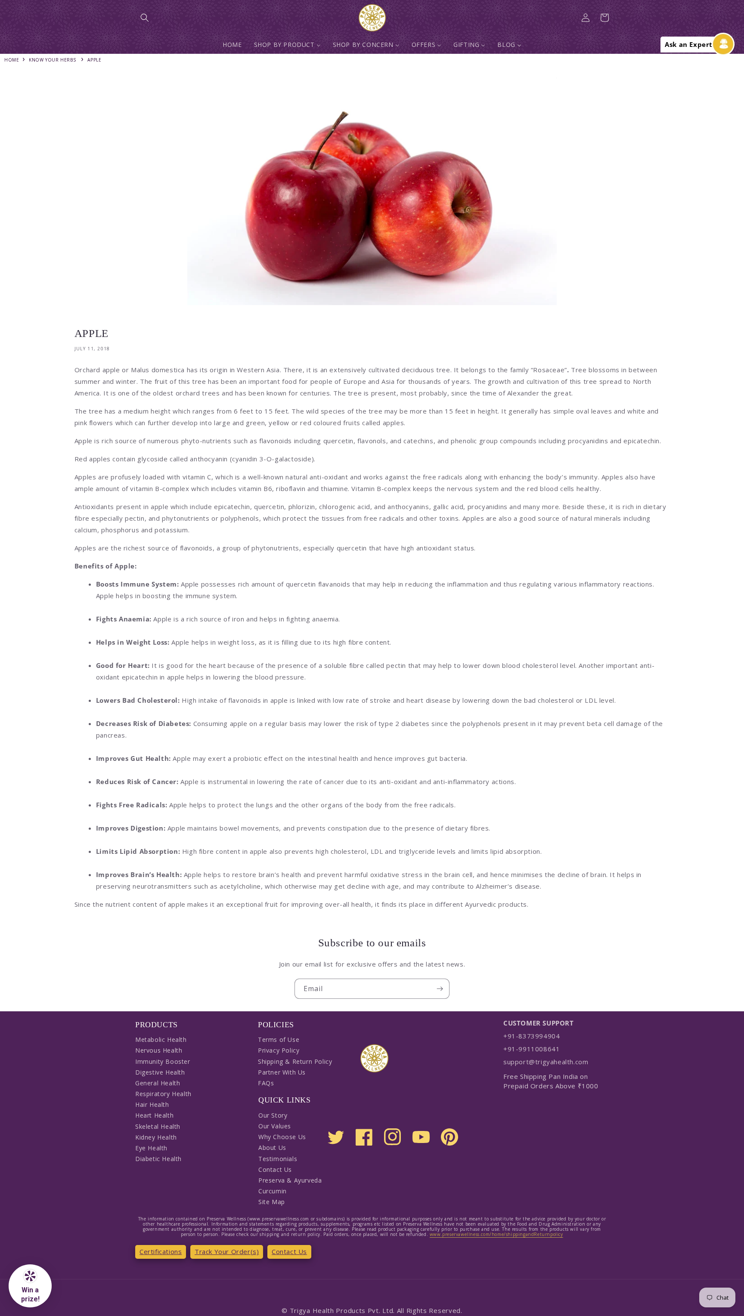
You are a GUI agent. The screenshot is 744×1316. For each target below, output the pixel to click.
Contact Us (275, 1169)
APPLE (94, 60)
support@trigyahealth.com (545, 1061)
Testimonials (277, 1159)
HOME (11, 60)
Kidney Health (156, 1137)
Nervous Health (158, 1050)
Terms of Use (278, 1039)
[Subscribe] (439, 989)
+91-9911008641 (531, 1048)
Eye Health (151, 1148)
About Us (272, 1147)
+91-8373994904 (531, 1036)
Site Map (271, 1202)
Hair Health (152, 1104)
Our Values (274, 1126)
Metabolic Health (161, 1039)
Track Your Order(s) (227, 1251)
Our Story (272, 1115)
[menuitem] (232, 45)
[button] (144, 17)
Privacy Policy (278, 1050)
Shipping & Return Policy (295, 1061)
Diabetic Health (158, 1159)
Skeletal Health (157, 1126)
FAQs (266, 1083)
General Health (157, 1083)
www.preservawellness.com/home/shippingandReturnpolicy (496, 1234)
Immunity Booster (162, 1061)
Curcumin (272, 1191)
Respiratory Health (163, 1094)
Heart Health (154, 1115)
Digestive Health (160, 1072)
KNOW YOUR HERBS (52, 60)
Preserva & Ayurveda (290, 1180)
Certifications (161, 1251)
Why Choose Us (282, 1137)
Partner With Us (282, 1072)
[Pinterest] (449, 1137)
